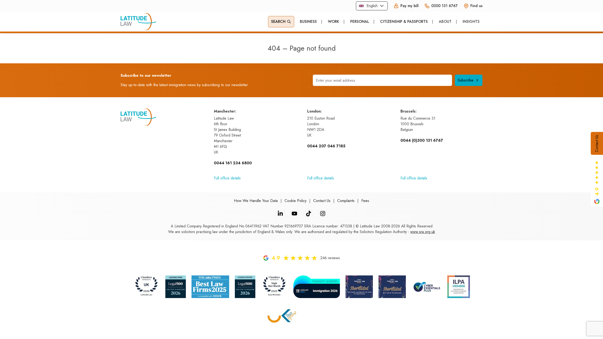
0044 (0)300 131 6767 (421, 140)
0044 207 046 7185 (326, 146)
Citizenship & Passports (404, 21)
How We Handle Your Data (256, 200)
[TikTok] (308, 213)
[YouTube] (294, 213)
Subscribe (465, 80)
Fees (365, 200)
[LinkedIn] (280, 213)
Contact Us (596, 143)
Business (308, 21)
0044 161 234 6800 (233, 163)
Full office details (227, 178)
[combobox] (372, 5)
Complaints (345, 200)
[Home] (138, 21)
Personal (359, 21)
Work (333, 21)
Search (278, 21)
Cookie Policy (295, 200)
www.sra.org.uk (422, 231)
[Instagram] (322, 213)
